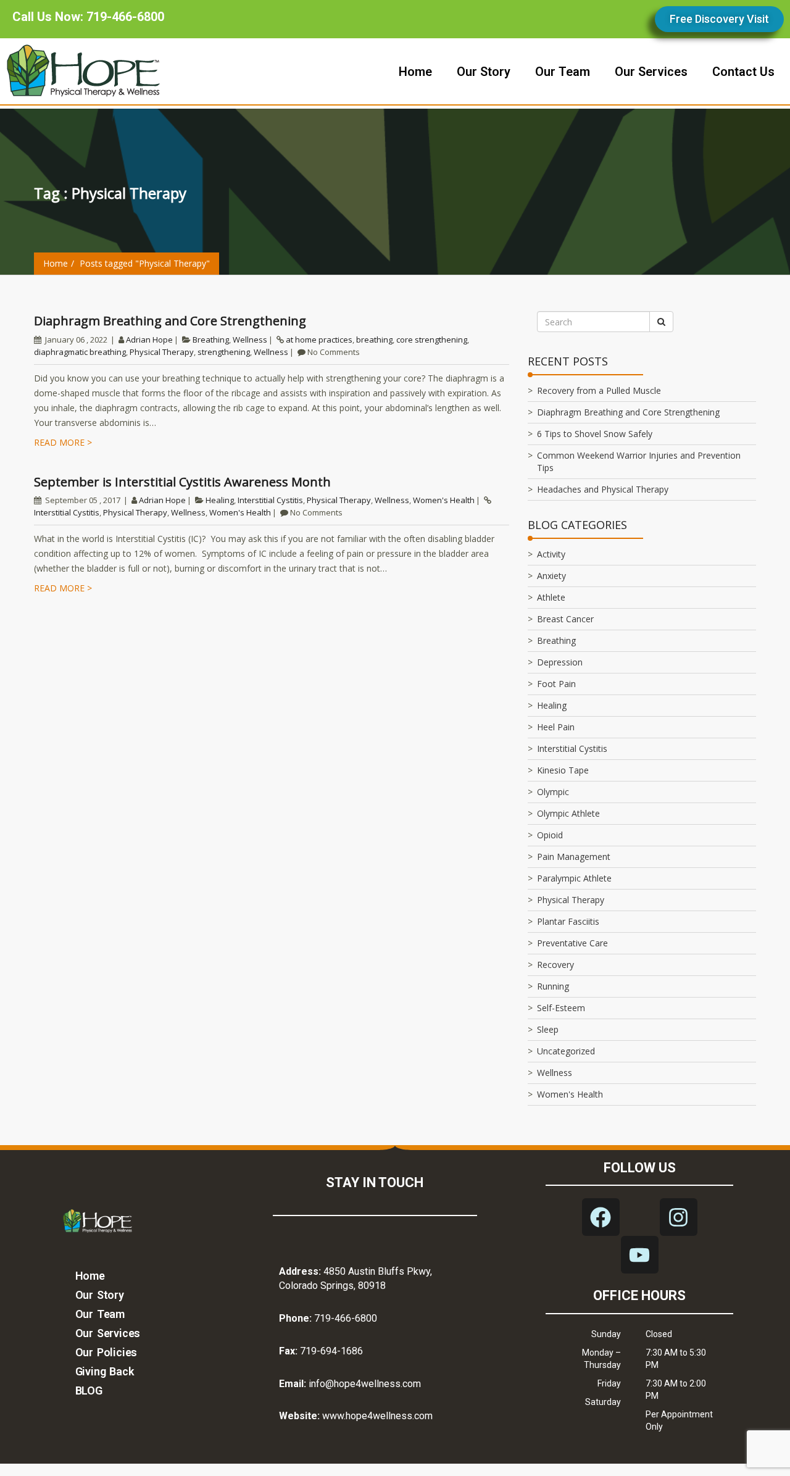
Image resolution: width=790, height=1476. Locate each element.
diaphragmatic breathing (80, 351)
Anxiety (551, 576)
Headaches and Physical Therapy (602, 489)
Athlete (551, 597)
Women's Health (444, 500)
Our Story (99, 1294)
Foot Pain (556, 684)
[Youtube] (640, 1255)
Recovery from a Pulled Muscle (599, 390)
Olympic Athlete (568, 813)
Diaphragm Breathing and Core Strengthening (170, 320)
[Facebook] (601, 1217)
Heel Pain (556, 727)
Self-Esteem (561, 1008)
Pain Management (573, 856)
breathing (374, 339)
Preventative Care (572, 943)
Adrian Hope (149, 339)
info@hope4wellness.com (365, 1384)
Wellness (250, 339)
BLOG (88, 1390)
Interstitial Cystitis (270, 500)
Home (55, 263)
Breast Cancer (565, 619)
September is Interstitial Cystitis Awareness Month (182, 481)
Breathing (211, 339)
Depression (560, 662)
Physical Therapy (162, 351)
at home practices (319, 339)
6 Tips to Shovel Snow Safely (594, 434)
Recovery (555, 964)
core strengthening (431, 339)
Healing (220, 500)
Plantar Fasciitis (568, 921)
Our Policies (106, 1352)
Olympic (553, 792)
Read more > (63, 442)
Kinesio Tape (563, 770)
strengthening (224, 351)
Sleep (548, 1029)
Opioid (550, 835)
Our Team (100, 1313)
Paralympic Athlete (574, 878)
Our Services (108, 1333)
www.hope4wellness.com (377, 1416)
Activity (551, 554)
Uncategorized (566, 1051)
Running (553, 986)
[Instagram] (678, 1217)
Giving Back (104, 1371)
